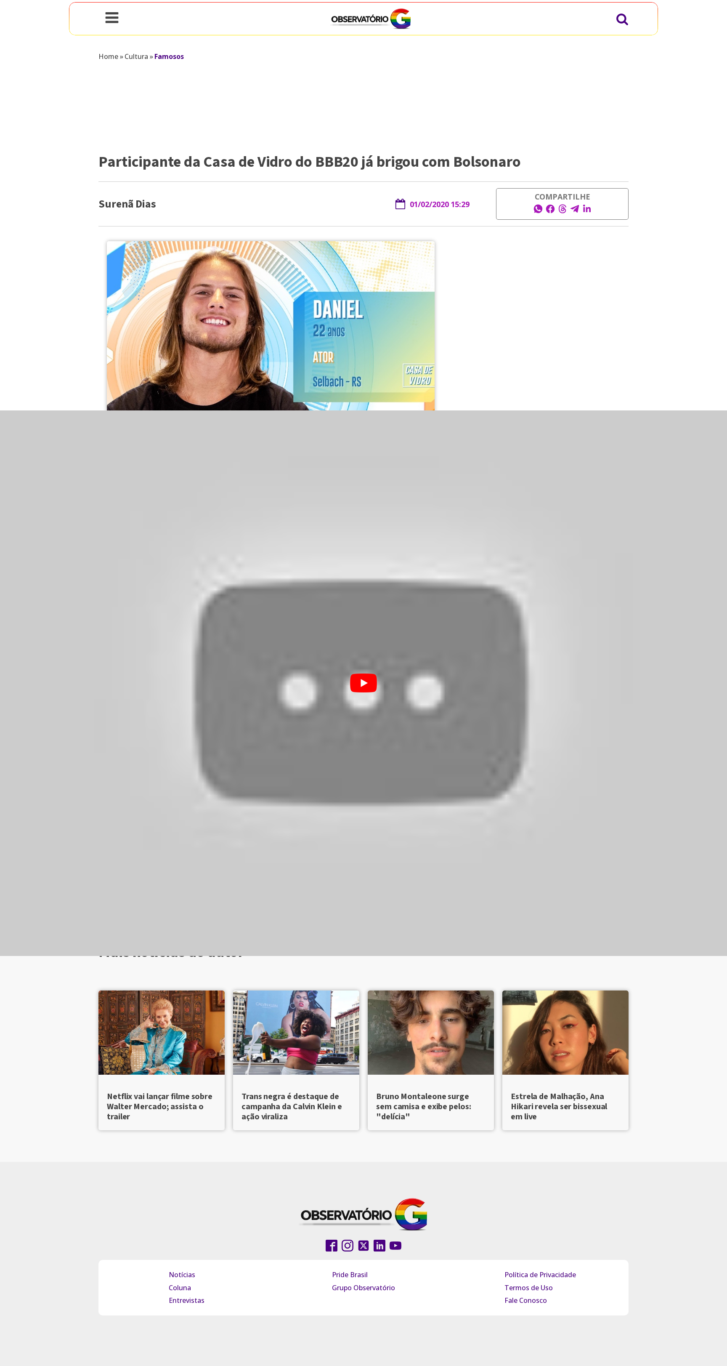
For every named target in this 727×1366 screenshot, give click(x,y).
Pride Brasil (350, 1274)
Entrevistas (186, 1300)
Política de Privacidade (540, 1274)
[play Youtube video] (363, 683)
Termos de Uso (528, 1287)
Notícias (182, 1274)
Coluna (180, 1287)
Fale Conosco (525, 1300)
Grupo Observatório (363, 1287)
